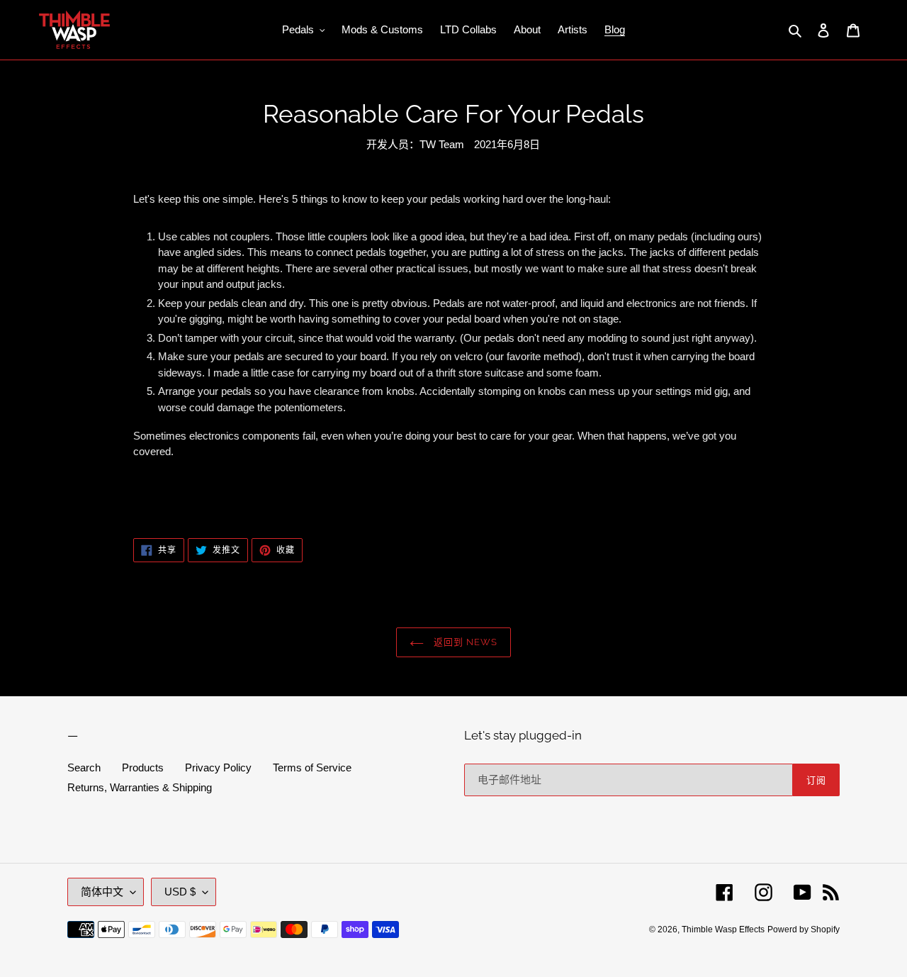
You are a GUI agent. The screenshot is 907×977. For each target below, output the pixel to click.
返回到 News (464, 642)
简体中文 (102, 892)
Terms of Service (312, 767)
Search (84, 767)
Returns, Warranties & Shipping (139, 787)
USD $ (180, 892)
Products (143, 767)
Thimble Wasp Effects (723, 929)
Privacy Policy (218, 767)
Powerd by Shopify (803, 929)
